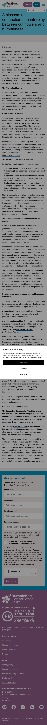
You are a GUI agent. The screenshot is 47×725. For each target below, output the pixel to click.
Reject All (23, 374)
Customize (23, 368)
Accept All (23, 362)
